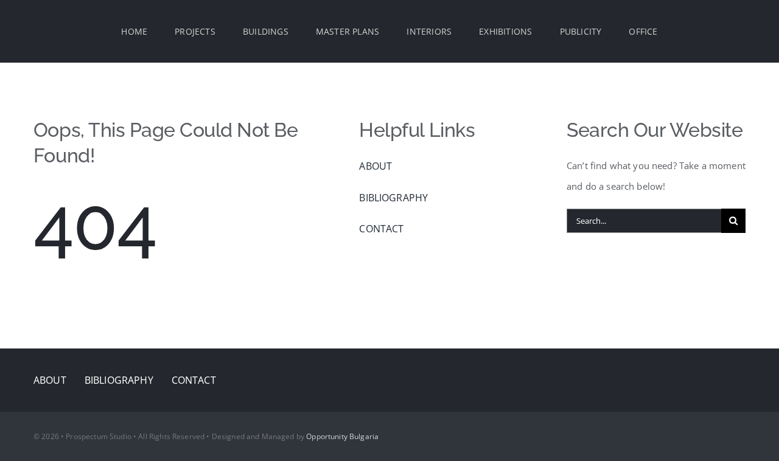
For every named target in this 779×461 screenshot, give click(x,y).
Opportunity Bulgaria (342, 436)
